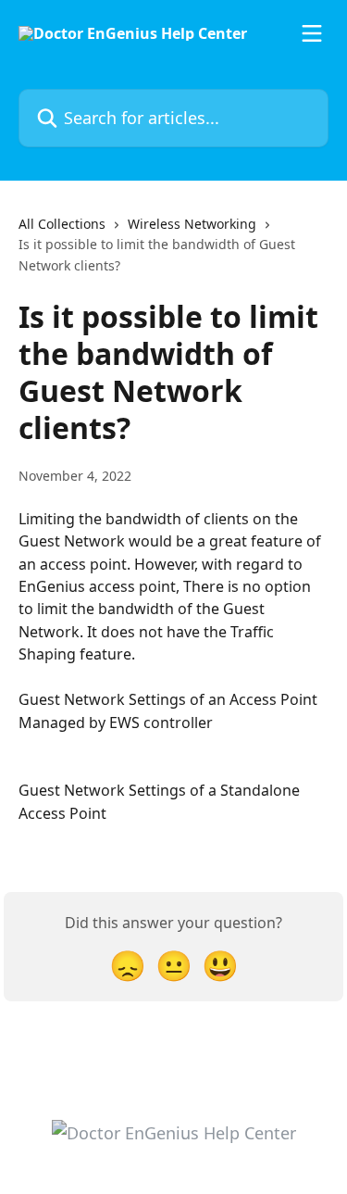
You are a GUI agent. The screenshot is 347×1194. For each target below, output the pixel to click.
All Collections (62, 224)
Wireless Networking (192, 224)
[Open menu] (311, 33)
